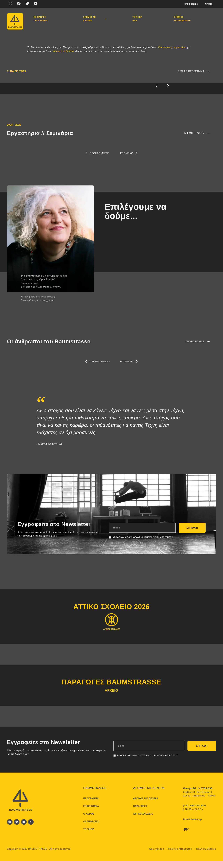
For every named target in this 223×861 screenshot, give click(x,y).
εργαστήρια (180, 47)
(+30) (194, 805)
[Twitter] (27, 3)
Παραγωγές (140, 806)
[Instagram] (10, 3)
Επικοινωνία (191, 4)
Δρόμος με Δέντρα (63, 51)
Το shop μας (137, 19)
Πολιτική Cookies (206, 848)
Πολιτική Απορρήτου (180, 848)
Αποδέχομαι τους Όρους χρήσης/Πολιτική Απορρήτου (143, 537)
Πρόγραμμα (91, 798)
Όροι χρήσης (156, 848)
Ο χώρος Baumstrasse (182, 19)
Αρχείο (208, 4)
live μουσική (165, 47)
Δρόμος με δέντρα (89, 19)
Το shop (88, 829)
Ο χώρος (88, 813)
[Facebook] (18, 3)
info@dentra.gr (192, 819)
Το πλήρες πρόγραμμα (41, 19)
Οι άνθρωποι (91, 821)
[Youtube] (35, 3)
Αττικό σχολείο (143, 813)
